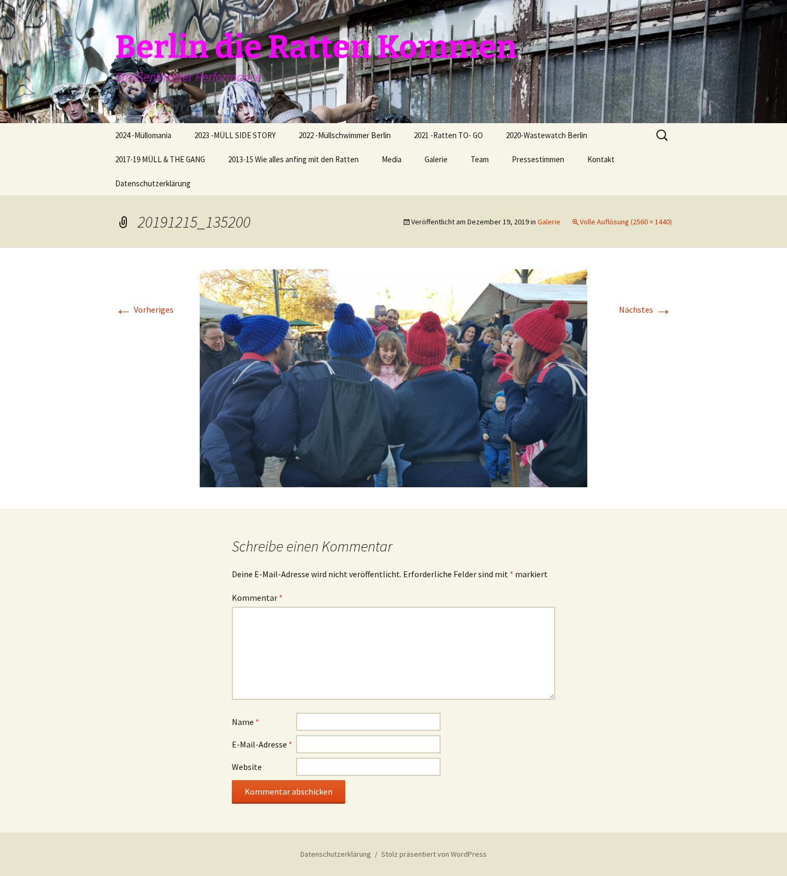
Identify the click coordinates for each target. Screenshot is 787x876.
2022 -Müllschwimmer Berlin (345, 135)
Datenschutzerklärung (153, 183)
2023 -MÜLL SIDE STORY (235, 135)
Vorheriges (144, 309)
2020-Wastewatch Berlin (546, 135)
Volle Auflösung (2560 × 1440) (626, 221)
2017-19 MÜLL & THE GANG (160, 159)
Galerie (436, 159)
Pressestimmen (538, 159)
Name (245, 721)
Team (480, 159)
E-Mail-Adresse (262, 744)
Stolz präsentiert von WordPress (434, 854)
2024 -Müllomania (143, 135)
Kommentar (257, 597)
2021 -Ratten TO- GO (448, 135)
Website (247, 766)
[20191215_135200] (393, 377)
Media (392, 159)
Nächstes (645, 309)
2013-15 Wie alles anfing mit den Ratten (293, 159)
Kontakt (601, 159)
